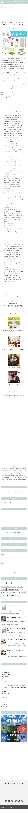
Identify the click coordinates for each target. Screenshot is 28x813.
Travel (3, 589)
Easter (3, 583)
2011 (4, 704)
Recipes (19, 586)
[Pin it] (23, 297)
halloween (13, 592)
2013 (4, 700)
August (6, 681)
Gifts (14, 294)
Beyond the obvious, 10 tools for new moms (14, 685)
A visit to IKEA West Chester (11, 683)
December (6, 672)
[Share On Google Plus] (21, 297)
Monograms (5, 586)
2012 (4, 702)
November (6, 674)
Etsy (9, 583)
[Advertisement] (14, 448)
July (5, 691)
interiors (22, 592)
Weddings (11, 589)
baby (10, 294)
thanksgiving (14, 595)
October (6, 676)
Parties (13, 586)
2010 (4, 706)
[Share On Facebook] (19, 297)
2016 (4, 670)
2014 (4, 698)
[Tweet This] (17, 297)
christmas (4, 592)
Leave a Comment (5, 297)
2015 (4, 695)
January (6, 693)
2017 (4, 668)
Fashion (14, 583)
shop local (5, 595)
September (7, 679)
